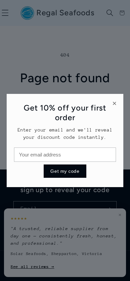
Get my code (64, 171)
